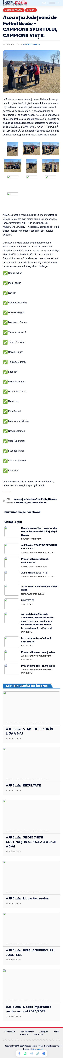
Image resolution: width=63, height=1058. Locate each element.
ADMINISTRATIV (13, 10)
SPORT (31, 10)
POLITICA (25, 539)
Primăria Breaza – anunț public (38, 651)
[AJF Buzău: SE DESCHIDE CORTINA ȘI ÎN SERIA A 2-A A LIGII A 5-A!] (31, 817)
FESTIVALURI (26, 594)
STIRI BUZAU (36, 539)
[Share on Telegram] (31, 1053)
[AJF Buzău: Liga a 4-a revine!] (31, 878)
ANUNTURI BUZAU (43, 656)
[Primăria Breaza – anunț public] (11, 655)
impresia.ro (37, 1049)
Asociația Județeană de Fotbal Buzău (35, 499)
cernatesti (20, 502)
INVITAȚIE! (27, 600)
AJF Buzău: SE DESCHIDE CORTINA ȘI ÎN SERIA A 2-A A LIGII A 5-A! (31, 841)
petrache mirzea (36, 502)
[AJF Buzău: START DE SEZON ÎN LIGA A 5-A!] (11, 548)
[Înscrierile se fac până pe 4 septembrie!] (11, 641)
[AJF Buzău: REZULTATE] (11, 576)
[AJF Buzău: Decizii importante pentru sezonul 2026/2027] (31, 986)
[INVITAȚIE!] (11, 603)
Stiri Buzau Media (31, 45)
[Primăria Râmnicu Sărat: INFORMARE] (11, 562)
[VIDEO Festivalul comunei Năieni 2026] (11, 590)
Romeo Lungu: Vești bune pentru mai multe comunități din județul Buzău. (39, 531)
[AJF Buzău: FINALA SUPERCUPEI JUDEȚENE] (31, 930)
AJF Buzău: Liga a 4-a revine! (27, 898)
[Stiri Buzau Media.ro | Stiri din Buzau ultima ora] (15, 3)
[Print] (44, 1053)
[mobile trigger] (57, 3)
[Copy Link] (38, 1053)
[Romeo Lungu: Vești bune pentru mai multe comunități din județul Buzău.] (11, 531)
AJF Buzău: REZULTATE (34, 572)
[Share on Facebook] (19, 1053)
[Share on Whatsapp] (25, 1053)
